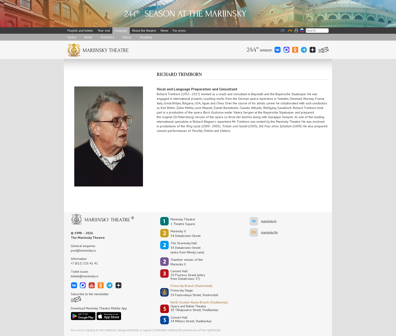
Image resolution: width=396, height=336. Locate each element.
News (164, 30)
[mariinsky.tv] (255, 221)
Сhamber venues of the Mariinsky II (186, 262)
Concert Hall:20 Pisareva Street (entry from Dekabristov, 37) (187, 275)
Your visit (104, 30)
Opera (71, 37)
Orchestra (107, 37)
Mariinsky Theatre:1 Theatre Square (182, 221)
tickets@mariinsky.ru (84, 276)
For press (179, 30)
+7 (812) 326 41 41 (84, 263)
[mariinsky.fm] (255, 232)
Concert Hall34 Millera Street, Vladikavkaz (191, 319)
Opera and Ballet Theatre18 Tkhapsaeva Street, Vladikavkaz (194, 308)
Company (121, 30)
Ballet (88, 37)
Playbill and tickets (80, 30)
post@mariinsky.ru (83, 250)
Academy (146, 37)
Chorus (127, 37)
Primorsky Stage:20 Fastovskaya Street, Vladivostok (191, 292)
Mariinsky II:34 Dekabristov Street (185, 233)
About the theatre (144, 30)
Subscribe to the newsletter (90, 294)
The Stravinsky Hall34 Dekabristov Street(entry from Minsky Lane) (187, 247)
